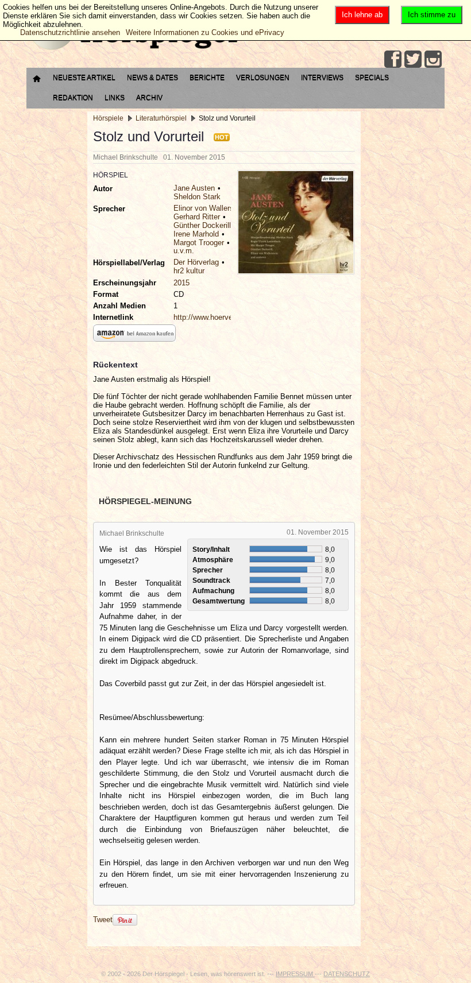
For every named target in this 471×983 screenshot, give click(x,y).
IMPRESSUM (295, 973)
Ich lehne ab (362, 14)
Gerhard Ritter (196, 216)
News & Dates (152, 77)
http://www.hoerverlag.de (214, 317)
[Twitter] (413, 59)
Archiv (149, 98)
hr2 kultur (188, 270)
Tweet (103, 919)
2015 (181, 282)
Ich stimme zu (431, 14)
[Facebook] (392, 59)
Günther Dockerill (202, 225)
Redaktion (73, 98)
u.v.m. (183, 250)
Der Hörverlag (196, 262)
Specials (372, 77)
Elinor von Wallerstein (209, 208)
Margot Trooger (198, 242)
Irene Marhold (196, 234)
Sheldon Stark (197, 196)
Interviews (322, 77)
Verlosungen (262, 77)
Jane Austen (194, 188)
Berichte (207, 77)
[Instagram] (433, 59)
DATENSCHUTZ (346, 973)
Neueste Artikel (84, 77)
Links (115, 98)
